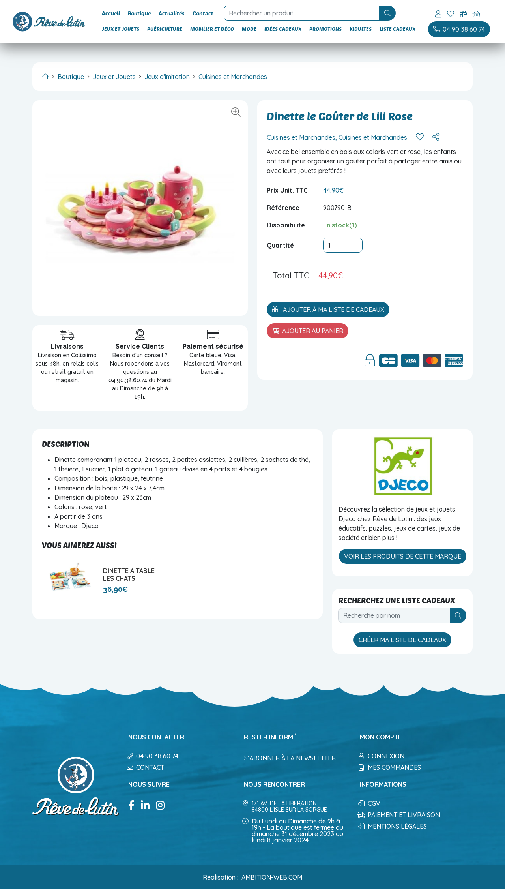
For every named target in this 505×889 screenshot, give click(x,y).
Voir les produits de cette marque (402, 556)
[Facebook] (131, 806)
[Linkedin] (145, 806)
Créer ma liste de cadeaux (402, 640)
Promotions (325, 29)
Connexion (386, 756)
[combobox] (303, 13)
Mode (249, 29)
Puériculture (164, 29)
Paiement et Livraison (404, 815)
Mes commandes (394, 767)
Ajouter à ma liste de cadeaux (332, 309)
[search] (387, 13)
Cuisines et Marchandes (232, 77)
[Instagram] (160, 806)
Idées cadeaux (282, 29)
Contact (203, 13)
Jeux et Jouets (120, 29)
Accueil (111, 13)
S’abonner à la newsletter (290, 758)
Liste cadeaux (397, 29)
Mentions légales (397, 826)
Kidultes (361, 29)
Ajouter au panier (312, 331)
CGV (374, 803)
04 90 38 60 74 (157, 756)
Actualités (172, 13)
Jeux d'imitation (167, 77)
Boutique (139, 13)
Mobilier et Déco (212, 29)
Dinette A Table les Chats (129, 574)
